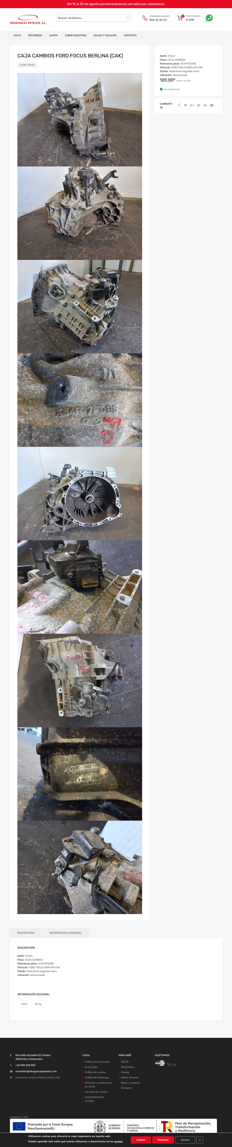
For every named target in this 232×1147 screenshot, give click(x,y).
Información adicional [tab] (65, 933)
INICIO (17, 35)
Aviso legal (91, 1067)
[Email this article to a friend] (211, 105)
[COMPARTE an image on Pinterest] (198, 105)
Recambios (35, 35)
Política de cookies (95, 1072)
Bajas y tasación (105, 35)
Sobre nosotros (75, 35)
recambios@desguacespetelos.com (36, 1071)
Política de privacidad (97, 1061)
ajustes (118, 1141)
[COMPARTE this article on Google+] (191, 105)
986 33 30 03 (158, 20)
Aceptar (140, 1140)
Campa (53, 35)
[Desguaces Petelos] (25, 19)
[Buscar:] (94, 18)
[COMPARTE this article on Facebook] (178, 105)
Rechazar (163, 1140)
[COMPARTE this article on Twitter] (185, 105)
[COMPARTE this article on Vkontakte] (204, 105)
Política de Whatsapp (97, 1077)
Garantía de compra (96, 1091)
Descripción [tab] (25, 933)
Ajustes (185, 1140)
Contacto (130, 35)
